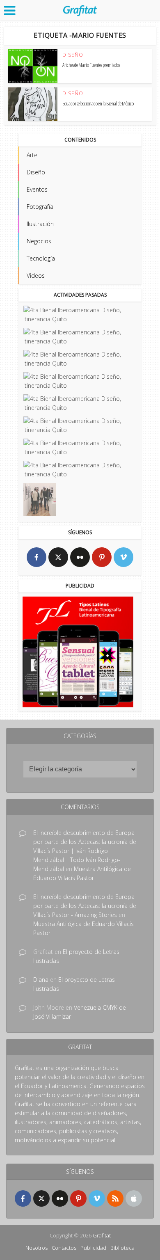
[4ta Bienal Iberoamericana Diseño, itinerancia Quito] (79, 315)
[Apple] (134, 1198)
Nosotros (36, 1247)
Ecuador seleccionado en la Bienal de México (98, 103)
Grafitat (102, 1235)
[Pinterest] (102, 557)
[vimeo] (123, 557)
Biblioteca (122, 1247)
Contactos (64, 1247)
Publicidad (93, 1247)
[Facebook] (36, 557)
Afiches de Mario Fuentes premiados (91, 65)
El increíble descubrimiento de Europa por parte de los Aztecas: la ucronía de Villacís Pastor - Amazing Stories (84, 906)
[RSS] (115, 1198)
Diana (40, 979)
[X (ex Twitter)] (58, 557)
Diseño (72, 55)
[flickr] (80, 557)
